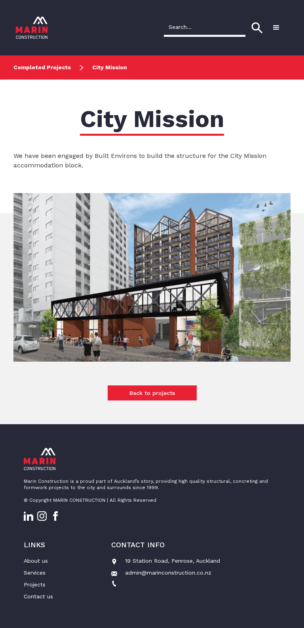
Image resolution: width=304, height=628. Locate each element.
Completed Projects (42, 67)
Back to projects (152, 393)
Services (35, 572)
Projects (35, 584)
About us (36, 561)
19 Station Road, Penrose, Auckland (172, 561)
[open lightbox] (152, 299)
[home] (32, 28)
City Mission (109, 67)
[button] (276, 28)
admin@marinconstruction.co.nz (168, 572)
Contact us (38, 596)
